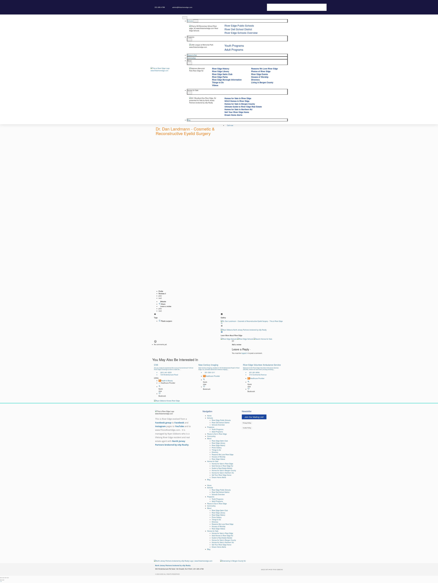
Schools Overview (218, 425)
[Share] (3, 577)
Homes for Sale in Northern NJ (223, 473)
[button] (274, 2)
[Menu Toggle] (184, 17)
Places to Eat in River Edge (217, 434)
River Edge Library (218, 443)
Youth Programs (217, 429)
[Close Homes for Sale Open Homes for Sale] (189, 92)
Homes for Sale (212, 461)
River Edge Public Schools (221, 420)
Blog (208, 479)
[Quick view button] (160, 386)
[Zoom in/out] (8, 577)
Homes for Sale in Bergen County (224, 470)
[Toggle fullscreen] (5, 577)
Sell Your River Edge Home (221, 475)
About (209, 438)
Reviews (162, 293)
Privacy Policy (247, 423)
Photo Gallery (217, 447)
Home (209, 416)
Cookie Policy (247, 428)
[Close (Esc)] (1, 577)
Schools (210, 418)
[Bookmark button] (160, 393)
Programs (210, 427)
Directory (215, 452)
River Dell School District (220, 422)
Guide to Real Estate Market (222, 468)
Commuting (211, 436)
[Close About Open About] (189, 63)
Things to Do (216, 450)
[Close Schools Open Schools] (195, 20)
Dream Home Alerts (219, 477)
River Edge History (218, 445)
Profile (161, 291)
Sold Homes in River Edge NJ (222, 466)
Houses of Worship (218, 457)
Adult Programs (217, 431)
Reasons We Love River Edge (222, 454)
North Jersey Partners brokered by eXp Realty (173, 565)
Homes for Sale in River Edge (222, 463)
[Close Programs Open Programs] (189, 39)
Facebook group (163, 422)
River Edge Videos (218, 459)
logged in (244, 353)
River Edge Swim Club (220, 441)
